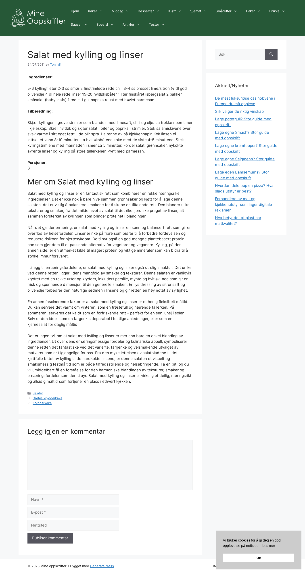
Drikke (274, 11)
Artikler (128, 24)
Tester (154, 24)
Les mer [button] (268, 546)
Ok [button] (259, 558)
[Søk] (271, 54)
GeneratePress (102, 566)
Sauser (76, 24)
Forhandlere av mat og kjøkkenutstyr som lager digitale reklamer (243, 204)
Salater (38, 393)
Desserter (146, 11)
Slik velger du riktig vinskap (239, 111)
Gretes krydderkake (47, 398)
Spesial (102, 24)
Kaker (92, 11)
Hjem (75, 11)
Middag (117, 11)
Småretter (224, 11)
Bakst (250, 11)
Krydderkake (42, 403)
